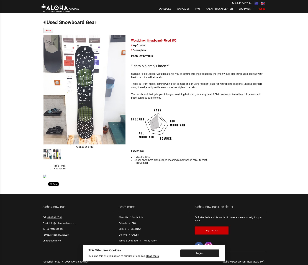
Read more (152, 255)
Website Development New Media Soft (244, 261)
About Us (123, 217)
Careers (123, 229)
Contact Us (137, 217)
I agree (200, 253)
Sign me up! (212, 230)
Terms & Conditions (128, 240)
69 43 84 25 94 (242, 3)
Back (48, 30)
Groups (135, 234)
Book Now (136, 229)
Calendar (123, 223)
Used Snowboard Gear (71, 22)
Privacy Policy (149, 240)
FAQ (134, 223)
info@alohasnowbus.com (62, 223)
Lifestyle (123, 234)
